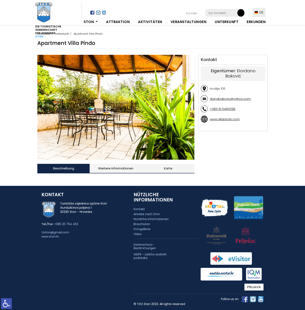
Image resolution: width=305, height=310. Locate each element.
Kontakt (191, 13)
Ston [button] (89, 21)
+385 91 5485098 (222, 109)
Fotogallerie (142, 229)
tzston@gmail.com (55, 232)
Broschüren (142, 224)
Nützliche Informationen (151, 219)
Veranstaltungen (189, 21)
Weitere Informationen (115, 168)
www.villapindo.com (225, 119)
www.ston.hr (50, 236)
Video (138, 234)
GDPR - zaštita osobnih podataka (150, 256)
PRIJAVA (253, 287)
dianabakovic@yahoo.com (230, 99)
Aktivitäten (150, 21)
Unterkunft (226, 21)
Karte (168, 168)
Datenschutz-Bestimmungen (145, 246)
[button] (97, 152)
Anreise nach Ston (147, 214)
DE (261, 12)
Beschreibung (63, 168)
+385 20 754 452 (66, 224)
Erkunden (256, 21)
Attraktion (118, 21)
